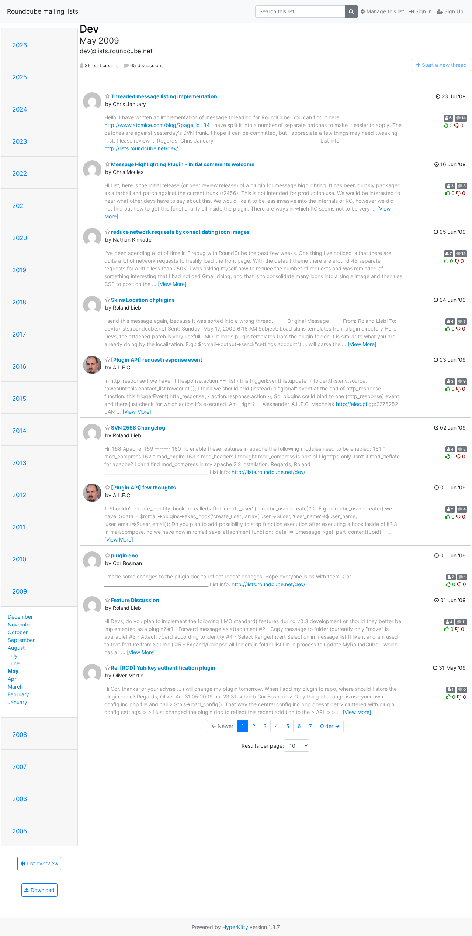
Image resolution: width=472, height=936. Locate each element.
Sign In (423, 11)
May (13, 671)
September (21, 640)
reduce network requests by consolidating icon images (180, 232)
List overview (41, 863)
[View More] (172, 284)
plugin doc (124, 555)
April (13, 679)
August (16, 648)
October (18, 632)
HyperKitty (235, 927)
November (20, 624)
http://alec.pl (351, 404)
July (13, 655)
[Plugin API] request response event (156, 359)
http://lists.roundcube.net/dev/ (141, 148)
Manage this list (384, 11)
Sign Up (453, 11)
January (17, 702)
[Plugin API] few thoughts (143, 487)
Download (42, 890)
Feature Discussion (134, 600)
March (15, 686)
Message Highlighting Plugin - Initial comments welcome (182, 164)
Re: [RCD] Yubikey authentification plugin (162, 668)
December (20, 617)
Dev (89, 29)
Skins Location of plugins (142, 300)
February (18, 694)
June (14, 663)
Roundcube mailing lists (42, 11)
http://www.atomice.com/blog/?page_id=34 (157, 125)
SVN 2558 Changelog (137, 427)
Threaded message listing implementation (163, 96)
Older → (330, 726)
